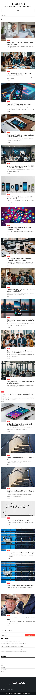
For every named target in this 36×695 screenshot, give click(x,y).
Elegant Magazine (22, 693)
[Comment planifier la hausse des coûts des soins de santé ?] (18, 604)
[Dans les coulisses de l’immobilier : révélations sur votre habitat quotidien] (18, 370)
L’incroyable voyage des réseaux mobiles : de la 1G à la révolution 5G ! (20, 197)
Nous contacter (10, 689)
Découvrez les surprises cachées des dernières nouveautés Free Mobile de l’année (19, 259)
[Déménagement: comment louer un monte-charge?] (18, 539)
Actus (8, 40)
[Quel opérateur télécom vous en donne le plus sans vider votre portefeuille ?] (18, 277)
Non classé (3, 667)
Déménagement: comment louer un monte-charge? (20, 553)
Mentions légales (4, 689)
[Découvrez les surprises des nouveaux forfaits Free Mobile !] (18, 308)
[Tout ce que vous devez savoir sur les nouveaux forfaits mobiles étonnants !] (18, 339)
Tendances (3, 671)
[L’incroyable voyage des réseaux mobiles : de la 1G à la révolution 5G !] (18, 185)
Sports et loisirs (3, 669)
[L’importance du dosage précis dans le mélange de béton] (18, 444)
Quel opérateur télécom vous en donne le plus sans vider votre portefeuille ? (20, 290)
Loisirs (2, 665)
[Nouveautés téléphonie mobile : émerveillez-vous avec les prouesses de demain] (18, 92)
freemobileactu (18, 3)
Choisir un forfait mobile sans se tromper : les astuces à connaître (12, 646)
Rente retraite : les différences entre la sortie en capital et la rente (20, 43)
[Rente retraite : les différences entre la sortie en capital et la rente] (18, 31)
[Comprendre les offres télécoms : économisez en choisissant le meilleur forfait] (18, 61)
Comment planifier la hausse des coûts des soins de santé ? (21, 618)
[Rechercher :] (13, 635)
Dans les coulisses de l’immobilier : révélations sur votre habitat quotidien (20, 382)
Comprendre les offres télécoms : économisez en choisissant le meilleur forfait (20, 74)
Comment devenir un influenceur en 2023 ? (19, 520)
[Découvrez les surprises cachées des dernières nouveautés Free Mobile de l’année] (18, 247)
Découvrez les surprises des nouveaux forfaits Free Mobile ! (20, 321)
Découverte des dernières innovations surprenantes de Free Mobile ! (17, 395)
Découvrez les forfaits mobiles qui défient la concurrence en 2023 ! (19, 228)
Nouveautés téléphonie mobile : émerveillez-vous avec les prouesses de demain (20, 105)
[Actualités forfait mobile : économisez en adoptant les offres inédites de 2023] (18, 123)
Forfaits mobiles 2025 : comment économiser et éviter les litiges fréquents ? (14, 649)
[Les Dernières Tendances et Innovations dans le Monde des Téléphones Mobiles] (18, 412)
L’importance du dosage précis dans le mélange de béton (20, 458)
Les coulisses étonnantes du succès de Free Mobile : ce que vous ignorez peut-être (20, 166)
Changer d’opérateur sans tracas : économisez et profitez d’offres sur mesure (14, 651)
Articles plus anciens (9, 630)
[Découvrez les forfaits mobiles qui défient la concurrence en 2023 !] (18, 216)
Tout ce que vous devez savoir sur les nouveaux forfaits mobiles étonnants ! (19, 351)
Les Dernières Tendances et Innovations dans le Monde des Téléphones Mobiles (19, 425)
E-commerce (3, 660)
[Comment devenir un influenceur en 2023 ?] (18, 509)
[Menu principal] (18, 10)
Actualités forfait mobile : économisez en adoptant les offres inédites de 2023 (20, 136)
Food (2, 663)
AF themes (28, 693)
